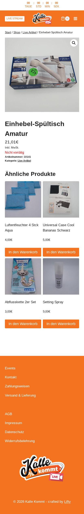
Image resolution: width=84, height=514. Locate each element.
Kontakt (11, 377)
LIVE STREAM (15, 18)
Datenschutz (14, 432)
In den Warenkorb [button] (23, 252)
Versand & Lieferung (20, 395)
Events (10, 368)
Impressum (13, 423)
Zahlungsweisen (17, 386)
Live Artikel (24, 160)
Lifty (67, 502)
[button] (73, 43)
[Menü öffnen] (75, 18)
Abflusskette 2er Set (20, 302)
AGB (8, 414)
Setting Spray (53, 302)
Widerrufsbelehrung (20, 441)
